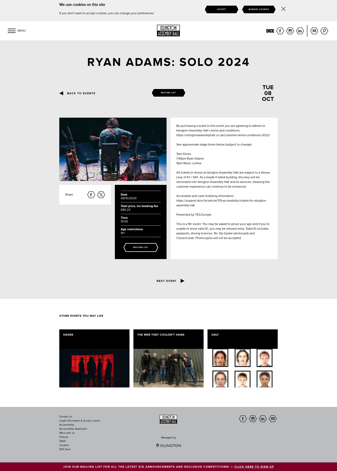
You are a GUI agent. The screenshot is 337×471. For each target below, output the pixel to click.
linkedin (300, 31)
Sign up (314, 31)
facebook (280, 31)
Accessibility (66, 424)
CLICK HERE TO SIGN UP (254, 467)
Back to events (81, 93)
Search (324, 31)
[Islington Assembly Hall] (168, 31)
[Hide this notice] (283, 9)
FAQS (62, 441)
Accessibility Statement (73, 429)
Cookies (64, 445)
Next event (167, 281)
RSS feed (64, 449)
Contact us (65, 416)
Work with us (67, 433)
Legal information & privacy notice (79, 420)
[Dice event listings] (270, 31)
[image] (94, 368)
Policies (63, 437)
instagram (290, 31)
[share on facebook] (91, 195)
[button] (12, 31)
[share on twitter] (101, 195)
